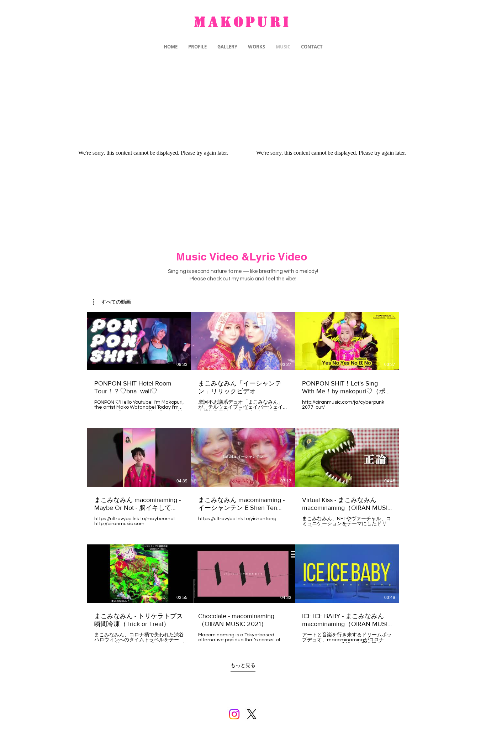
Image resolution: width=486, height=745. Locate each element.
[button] (112, 302)
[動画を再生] (139, 341)
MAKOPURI (242, 22)
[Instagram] (234, 714)
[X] (252, 714)
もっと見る (243, 665)
